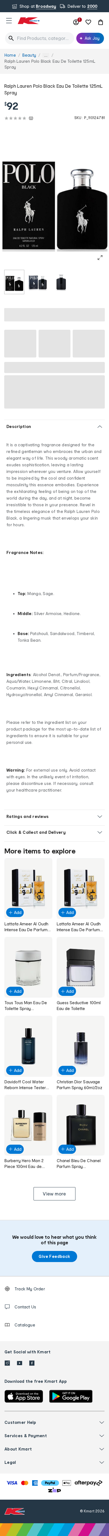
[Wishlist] (88, 22)
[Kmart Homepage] (28, 20)
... (46, 55)
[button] (9, 20)
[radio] (14, 282)
